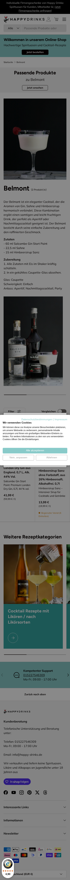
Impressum (61, 419)
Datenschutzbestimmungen (36, 419)
